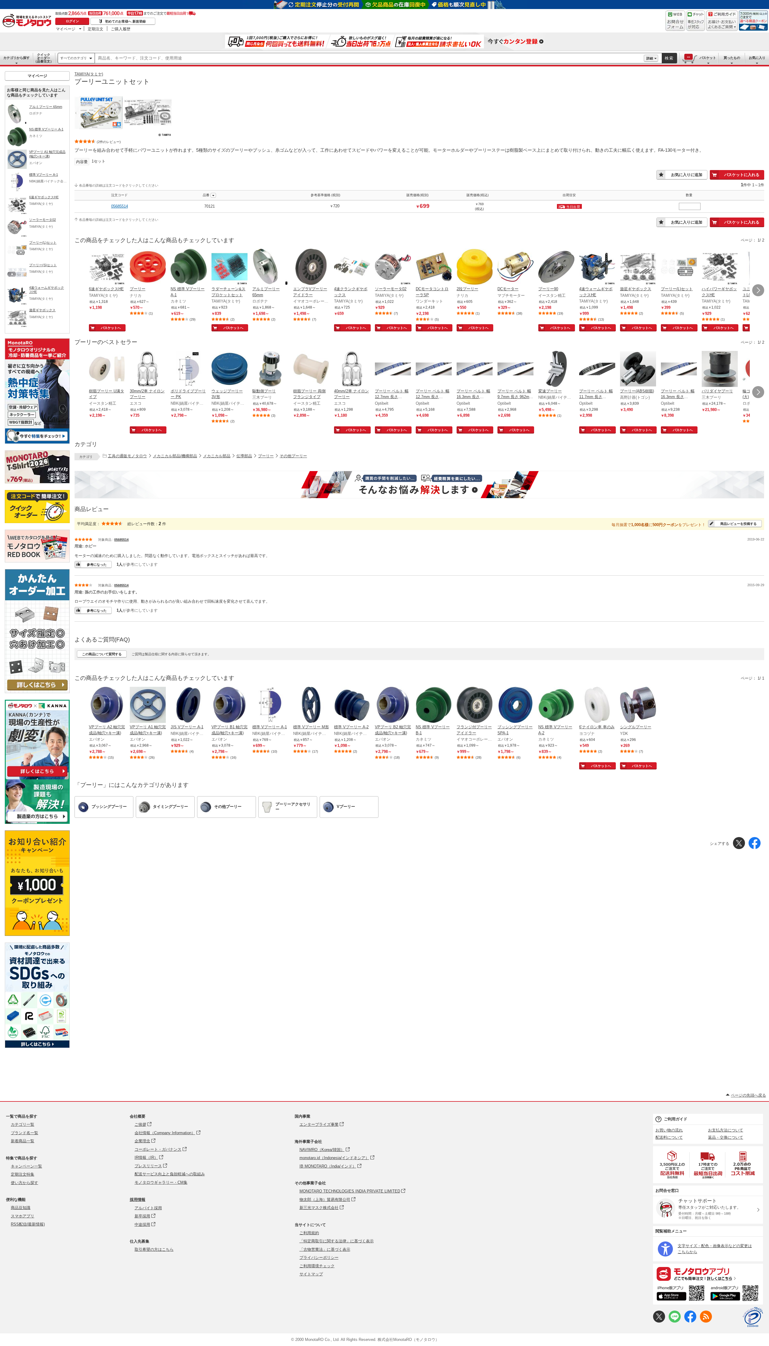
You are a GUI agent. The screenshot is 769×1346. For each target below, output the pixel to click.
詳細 (649, 58)
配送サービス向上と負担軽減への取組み (170, 1174)
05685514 (119, 206)
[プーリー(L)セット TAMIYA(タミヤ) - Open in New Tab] (679, 267)
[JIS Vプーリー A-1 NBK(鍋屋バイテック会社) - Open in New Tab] (189, 705)
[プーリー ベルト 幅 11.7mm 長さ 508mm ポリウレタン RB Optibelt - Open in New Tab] (597, 369)
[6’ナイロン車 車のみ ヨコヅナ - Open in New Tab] (597, 705)
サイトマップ (311, 1274)
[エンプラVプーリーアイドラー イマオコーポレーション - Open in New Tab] (311, 267)
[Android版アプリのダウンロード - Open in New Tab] (735, 1294)
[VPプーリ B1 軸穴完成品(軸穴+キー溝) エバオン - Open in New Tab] (229, 705)
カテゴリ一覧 (22, 1124)
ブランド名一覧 (24, 1133)
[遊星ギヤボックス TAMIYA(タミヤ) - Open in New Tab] (638, 267)
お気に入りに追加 (686, 174)
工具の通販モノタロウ (127, 456)
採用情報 (137, 1199)
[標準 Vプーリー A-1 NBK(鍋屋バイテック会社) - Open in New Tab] (270, 705)
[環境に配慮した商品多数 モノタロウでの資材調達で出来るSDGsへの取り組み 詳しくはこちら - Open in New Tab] (37, 1046)
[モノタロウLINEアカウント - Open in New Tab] (675, 1321)
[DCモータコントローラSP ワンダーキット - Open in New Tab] (434, 267)
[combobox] (369, 58)
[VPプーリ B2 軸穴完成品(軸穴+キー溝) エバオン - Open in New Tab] (393, 705)
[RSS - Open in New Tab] (706, 1321)
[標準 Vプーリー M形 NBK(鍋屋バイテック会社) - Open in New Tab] (311, 705)
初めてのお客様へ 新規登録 (125, 21)
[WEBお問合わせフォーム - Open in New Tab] (675, 21)
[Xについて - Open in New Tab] (659, 1321)
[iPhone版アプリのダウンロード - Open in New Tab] (680, 1294)
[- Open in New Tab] (672, 1165)
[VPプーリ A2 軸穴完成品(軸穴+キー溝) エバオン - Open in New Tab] (107, 705)
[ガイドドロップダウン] (722, 25)
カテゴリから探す (16, 57)
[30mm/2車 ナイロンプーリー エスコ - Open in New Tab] (148, 369)
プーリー (266, 456)
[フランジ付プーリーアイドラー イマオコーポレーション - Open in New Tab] (475, 705)
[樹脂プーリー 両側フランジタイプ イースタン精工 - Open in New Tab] (311, 369)
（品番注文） (43, 58)
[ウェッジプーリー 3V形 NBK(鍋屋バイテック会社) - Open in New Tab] (229, 369)
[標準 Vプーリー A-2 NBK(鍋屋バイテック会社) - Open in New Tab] (352, 705)
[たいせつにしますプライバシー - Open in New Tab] (753, 1317)
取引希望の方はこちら (154, 1249)
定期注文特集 (22, 1174)
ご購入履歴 (120, 29)
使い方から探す (24, 1182)
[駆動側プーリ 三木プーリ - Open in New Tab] (270, 369)
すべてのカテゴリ (73, 58)
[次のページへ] (758, 290)
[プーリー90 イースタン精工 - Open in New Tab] (556, 267)
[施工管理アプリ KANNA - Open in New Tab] (37, 776)
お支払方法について (725, 1130)
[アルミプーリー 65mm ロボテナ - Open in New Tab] (270, 267)
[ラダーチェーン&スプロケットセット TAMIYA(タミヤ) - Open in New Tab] (229, 267)
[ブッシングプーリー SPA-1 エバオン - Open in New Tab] (515, 705)
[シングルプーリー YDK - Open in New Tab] (638, 705)
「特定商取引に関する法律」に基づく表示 (336, 1241)
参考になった (97, 564)
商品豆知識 (20, 1207)
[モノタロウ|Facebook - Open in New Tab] (690, 1321)
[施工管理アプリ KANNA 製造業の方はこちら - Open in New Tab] (37, 822)
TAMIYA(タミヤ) (88, 74)
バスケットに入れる (741, 174)
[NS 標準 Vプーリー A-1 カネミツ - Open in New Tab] (189, 267)
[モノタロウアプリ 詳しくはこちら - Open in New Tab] (708, 1274)
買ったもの (732, 57)
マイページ (65, 29)
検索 (669, 58)
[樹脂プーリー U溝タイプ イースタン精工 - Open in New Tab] (107, 369)
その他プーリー (293, 456)
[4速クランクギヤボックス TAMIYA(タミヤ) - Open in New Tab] (352, 267)
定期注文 (95, 29)
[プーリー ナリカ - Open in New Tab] (148, 267)
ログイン (72, 21)
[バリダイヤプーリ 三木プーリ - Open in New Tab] (720, 369)
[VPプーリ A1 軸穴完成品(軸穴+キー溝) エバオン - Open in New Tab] (148, 705)
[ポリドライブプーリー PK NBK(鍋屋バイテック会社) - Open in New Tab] (189, 369)
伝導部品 (244, 456)
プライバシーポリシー (319, 1257)
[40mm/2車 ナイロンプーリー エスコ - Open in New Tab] (352, 369)
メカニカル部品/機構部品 (175, 456)
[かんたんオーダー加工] (37, 691)
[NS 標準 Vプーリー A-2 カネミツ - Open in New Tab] (556, 705)
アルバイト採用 (148, 1208)
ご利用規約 (309, 1233)
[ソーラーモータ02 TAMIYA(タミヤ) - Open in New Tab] (393, 267)
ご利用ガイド (675, 1119)
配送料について (669, 1137)
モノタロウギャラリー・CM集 (161, 1182)
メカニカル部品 (216, 456)
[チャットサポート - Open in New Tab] (695, 21)
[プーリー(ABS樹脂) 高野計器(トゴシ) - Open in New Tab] (638, 369)
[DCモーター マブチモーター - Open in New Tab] (515, 267)
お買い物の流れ (669, 1130)
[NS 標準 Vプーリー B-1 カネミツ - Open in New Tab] (434, 705)
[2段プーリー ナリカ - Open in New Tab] (475, 267)
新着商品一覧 (22, 1141)
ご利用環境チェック (317, 1266)
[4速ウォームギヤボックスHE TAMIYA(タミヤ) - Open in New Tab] (597, 267)
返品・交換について (725, 1137)
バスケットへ (111, 328)
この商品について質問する (102, 654)
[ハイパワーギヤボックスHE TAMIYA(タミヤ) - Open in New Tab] (720, 267)
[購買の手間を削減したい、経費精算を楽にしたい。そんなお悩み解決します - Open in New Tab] (419, 484)
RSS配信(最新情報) (28, 1224)
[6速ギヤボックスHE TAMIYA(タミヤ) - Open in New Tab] (107, 267)
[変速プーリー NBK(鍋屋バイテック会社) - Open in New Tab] (556, 369)
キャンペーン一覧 (26, 1166)
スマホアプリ (22, 1216)
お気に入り (757, 57)
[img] (28, 21)
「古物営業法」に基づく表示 (324, 1249)
